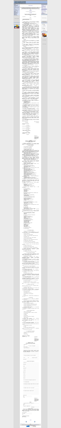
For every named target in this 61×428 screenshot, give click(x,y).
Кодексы (15, 11)
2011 (43, 9)
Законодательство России (44, 6)
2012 (42, 9)
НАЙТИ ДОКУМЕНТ (30, 5)
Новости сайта (15, 14)
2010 (44, 9)
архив (41, 7)
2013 (41, 9)
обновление (30, 10)
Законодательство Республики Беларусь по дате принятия (44, 8)
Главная (15, 4)
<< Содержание (30, 12)
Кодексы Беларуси (16, 5)
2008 (46, 9)
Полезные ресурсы (16, 13)
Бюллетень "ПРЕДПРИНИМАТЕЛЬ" (43, 12)
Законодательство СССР (16, 10)
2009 (45, 9)
